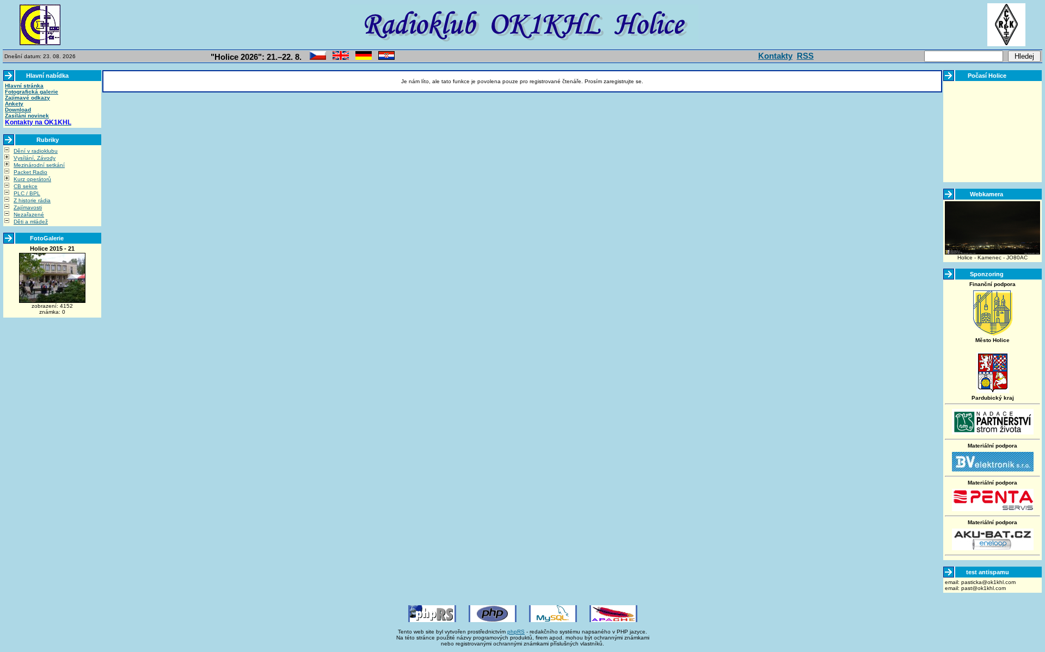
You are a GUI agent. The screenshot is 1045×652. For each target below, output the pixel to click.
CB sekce (26, 186)
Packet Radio (30, 172)
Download (18, 110)
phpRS (516, 632)
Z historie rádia (32, 200)
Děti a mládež (31, 222)
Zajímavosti (28, 207)
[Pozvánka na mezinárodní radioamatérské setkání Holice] (318, 58)
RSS (805, 55)
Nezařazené (29, 215)
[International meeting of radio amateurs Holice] (341, 58)
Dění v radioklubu (36, 151)
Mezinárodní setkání (39, 165)
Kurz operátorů (32, 179)
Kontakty (775, 55)
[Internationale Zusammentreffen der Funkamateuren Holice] (363, 58)
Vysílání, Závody (35, 158)
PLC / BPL (27, 193)
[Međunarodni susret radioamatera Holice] (386, 58)
